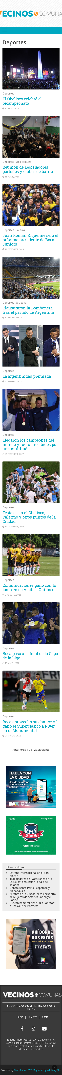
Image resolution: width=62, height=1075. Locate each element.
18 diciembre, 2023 (14, 249)
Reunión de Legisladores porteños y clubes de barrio (27, 169)
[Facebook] (22, 1028)
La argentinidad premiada (26, 376)
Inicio (20, 1017)
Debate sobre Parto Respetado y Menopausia (30, 889)
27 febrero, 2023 (13, 381)
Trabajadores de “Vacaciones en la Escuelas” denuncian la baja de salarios (31, 882)
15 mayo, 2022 (12, 663)
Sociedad (21, 302)
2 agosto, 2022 (13, 594)
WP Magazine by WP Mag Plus (44, 1070)
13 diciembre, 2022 (14, 526)
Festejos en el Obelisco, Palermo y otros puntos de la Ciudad (29, 517)
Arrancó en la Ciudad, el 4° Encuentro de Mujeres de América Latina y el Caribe (33, 897)
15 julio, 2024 (12, 108)
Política (20, 230)
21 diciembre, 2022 (14, 454)
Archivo (33, 1017)
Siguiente (43, 750)
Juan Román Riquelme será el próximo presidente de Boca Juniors (30, 240)
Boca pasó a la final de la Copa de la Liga (30, 656)
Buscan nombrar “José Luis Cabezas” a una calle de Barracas (32, 904)
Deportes (8, 93)
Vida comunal (24, 162)
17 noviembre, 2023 (15, 317)
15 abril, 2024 (12, 176)
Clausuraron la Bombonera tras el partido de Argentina (28, 310)
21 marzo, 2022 (13, 735)
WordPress (20, 1070)
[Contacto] (43, 1029)
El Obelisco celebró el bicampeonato (22, 101)
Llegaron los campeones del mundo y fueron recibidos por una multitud (30, 444)
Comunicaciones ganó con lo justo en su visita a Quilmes (29, 587)
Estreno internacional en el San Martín (29, 874)
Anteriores (19, 750)
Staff (45, 1017)
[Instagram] (33, 1028)
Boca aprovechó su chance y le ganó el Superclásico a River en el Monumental (31, 726)
